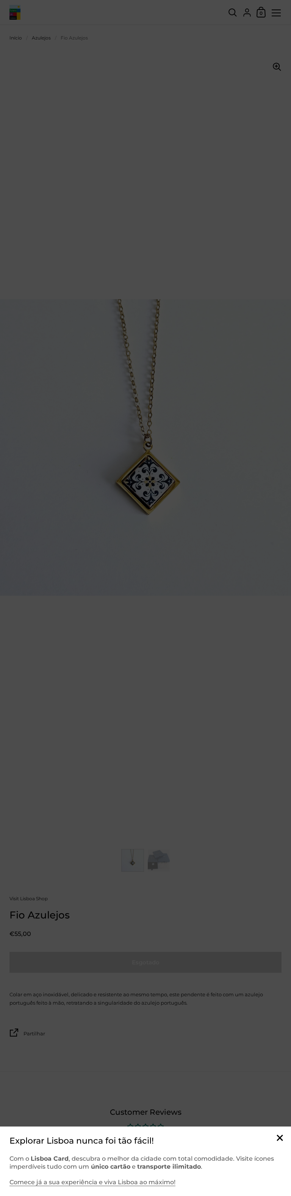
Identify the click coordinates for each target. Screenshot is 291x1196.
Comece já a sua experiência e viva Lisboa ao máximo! (92, 1182)
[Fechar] (279, 1138)
